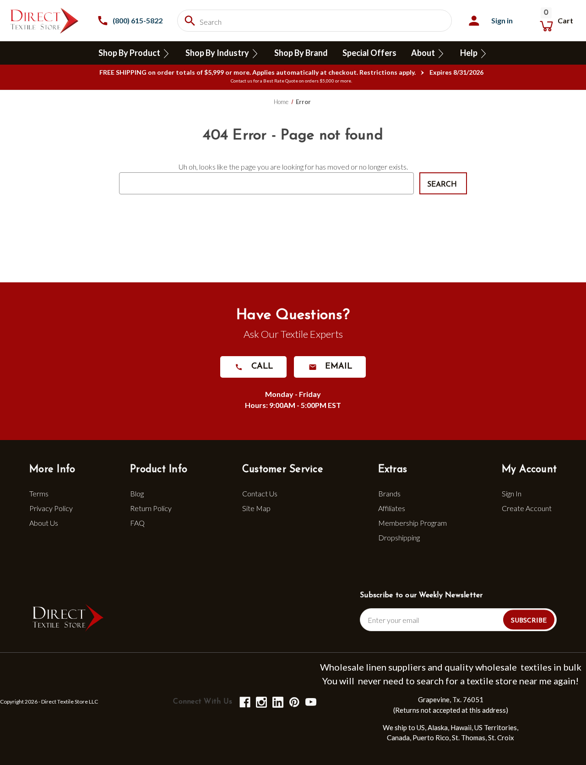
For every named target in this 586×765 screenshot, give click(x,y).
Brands (389, 493)
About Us (43, 522)
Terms (39, 493)
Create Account (527, 508)
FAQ (137, 522)
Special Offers (369, 53)
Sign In (511, 493)
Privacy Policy (51, 508)
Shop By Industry (217, 53)
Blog (137, 493)
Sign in (502, 20)
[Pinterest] (293, 701)
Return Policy (151, 508)
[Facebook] (244, 701)
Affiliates (391, 508)
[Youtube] (310, 701)
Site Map (256, 508)
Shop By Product (130, 53)
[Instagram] (261, 701)
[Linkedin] (277, 701)
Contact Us (259, 493)
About (423, 53)
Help (469, 53)
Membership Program (412, 522)
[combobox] (314, 21)
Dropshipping (399, 537)
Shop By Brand (301, 53)
